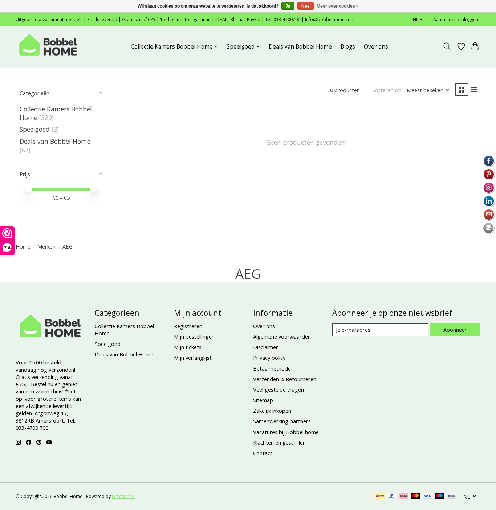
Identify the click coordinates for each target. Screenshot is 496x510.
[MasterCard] (415, 496)
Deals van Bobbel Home (300, 46)
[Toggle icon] (447, 46)
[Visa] (427, 496)
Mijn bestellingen (194, 336)
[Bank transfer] (451, 496)
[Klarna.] (403, 496)
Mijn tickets (188, 347)
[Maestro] (439, 496)
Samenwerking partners (282, 421)
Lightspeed (123, 496)
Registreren (188, 326)
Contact (262, 453)
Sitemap (263, 400)
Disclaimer (265, 347)
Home (23, 246)
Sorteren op (387, 90)
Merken (46, 246)
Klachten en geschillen (279, 442)
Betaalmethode (272, 368)
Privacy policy (269, 357)
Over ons (376, 46)
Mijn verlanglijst (193, 357)
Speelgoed (35, 129)
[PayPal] (392, 496)
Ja (287, 6)
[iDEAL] (380, 496)
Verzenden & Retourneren (284, 379)
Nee (305, 6)
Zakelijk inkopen (272, 410)
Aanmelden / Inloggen (455, 19)
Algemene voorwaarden (282, 336)
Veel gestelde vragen (278, 389)
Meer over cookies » (338, 6)
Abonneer (455, 329)
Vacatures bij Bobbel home (286, 432)
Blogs (348, 46)
